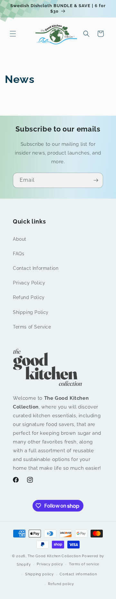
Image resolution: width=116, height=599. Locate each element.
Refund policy (61, 584)
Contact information (78, 574)
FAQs (18, 253)
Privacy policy (50, 564)
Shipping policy (39, 574)
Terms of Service (32, 326)
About (19, 239)
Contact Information (35, 268)
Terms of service (84, 564)
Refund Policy (29, 297)
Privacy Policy (29, 282)
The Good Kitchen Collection (54, 556)
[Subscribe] (96, 180)
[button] (13, 34)
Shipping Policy (31, 312)
